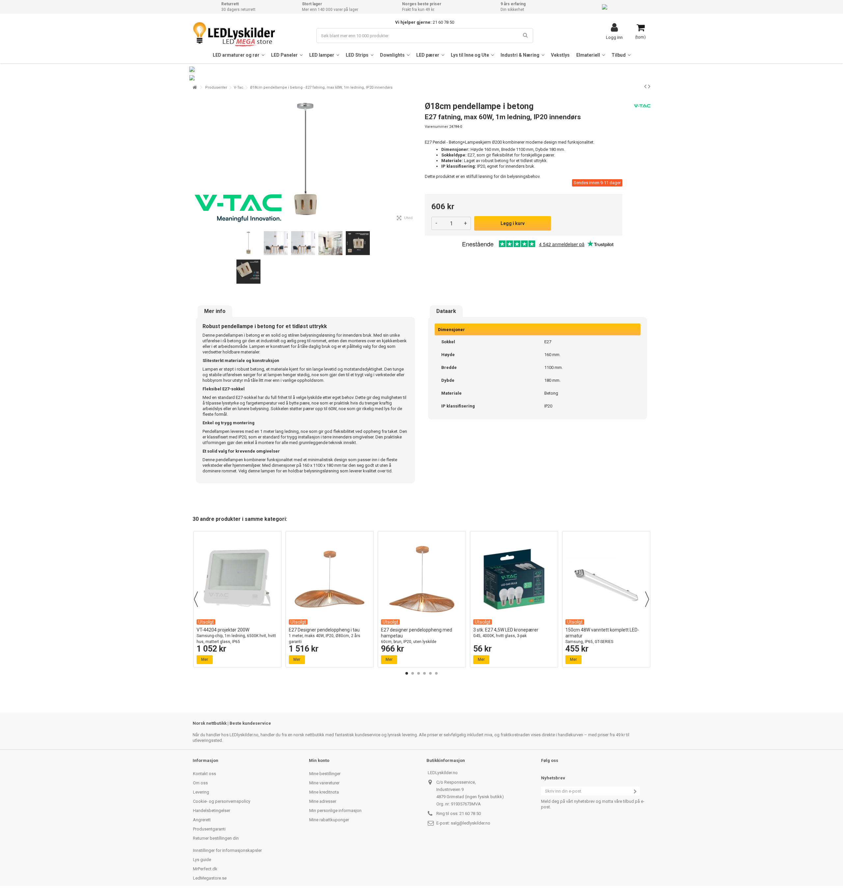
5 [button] (430, 673)
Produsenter (216, 87)
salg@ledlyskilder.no (470, 823)
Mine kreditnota (324, 792)
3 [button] (418, 673)
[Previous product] (645, 86)
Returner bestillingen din (216, 838)
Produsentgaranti (209, 828)
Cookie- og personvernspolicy (221, 801)
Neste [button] (415, 160)
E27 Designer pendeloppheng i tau (324, 635)
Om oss (200, 782)
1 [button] (406, 673)
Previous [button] (196, 599)
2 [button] (412, 673)
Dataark (446, 311)
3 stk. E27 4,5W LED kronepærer (505, 632)
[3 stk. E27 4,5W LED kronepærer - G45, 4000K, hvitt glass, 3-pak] (514, 579)
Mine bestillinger (324, 773)
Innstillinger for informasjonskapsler (227, 850)
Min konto (319, 760)
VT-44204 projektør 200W (236, 635)
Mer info (215, 311)
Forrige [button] (196, 160)
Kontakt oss (204, 773)
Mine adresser (322, 801)
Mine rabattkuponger (329, 819)
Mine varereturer (324, 782)
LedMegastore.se (210, 878)
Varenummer (436, 127)
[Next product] (649, 86)
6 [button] (436, 673)
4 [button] (424, 673)
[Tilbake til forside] (195, 87)
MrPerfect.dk (205, 868)
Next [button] (647, 599)
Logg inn (614, 37)
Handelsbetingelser (211, 810)
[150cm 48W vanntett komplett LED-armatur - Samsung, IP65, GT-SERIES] (606, 579)
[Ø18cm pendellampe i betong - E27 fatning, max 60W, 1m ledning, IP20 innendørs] (248, 243)
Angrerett (202, 819)
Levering (201, 792)
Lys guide (202, 859)
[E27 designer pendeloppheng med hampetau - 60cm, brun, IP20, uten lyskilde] (422, 579)
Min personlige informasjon (335, 810)
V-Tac (238, 87)
